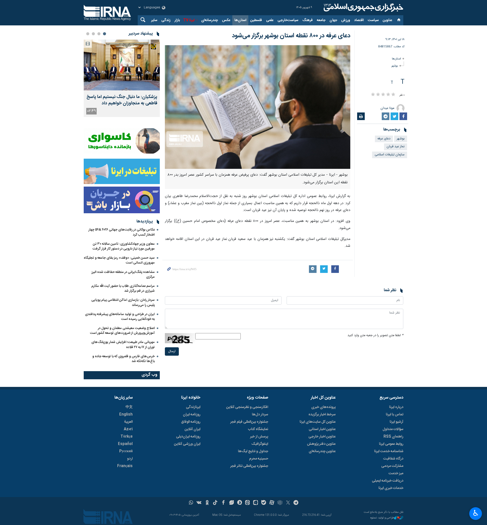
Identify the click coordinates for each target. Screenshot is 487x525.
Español (125, 444)
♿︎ (475, 513)
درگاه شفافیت (393, 459)
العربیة (128, 422)
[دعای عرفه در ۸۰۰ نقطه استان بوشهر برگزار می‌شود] (257, 107)
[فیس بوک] (223, 503)
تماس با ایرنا (394, 415)
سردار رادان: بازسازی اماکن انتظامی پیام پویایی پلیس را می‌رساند (123, 302)
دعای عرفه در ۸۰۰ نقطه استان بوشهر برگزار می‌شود (291, 36)
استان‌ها (240, 20)
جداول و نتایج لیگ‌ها (253, 451)
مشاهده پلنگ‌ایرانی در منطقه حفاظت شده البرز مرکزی (123, 274)
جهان (333, 20)
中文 (129, 407)
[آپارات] (271, 503)
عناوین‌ (387, 20)
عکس (226, 20)
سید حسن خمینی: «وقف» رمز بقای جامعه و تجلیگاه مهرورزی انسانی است (119, 260)
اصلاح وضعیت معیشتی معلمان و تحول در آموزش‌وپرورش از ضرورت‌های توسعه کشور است (122, 330)
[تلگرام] (296, 503)
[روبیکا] (279, 503)
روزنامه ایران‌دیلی (188, 437)
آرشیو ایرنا (396, 422)
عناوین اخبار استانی (322, 429)
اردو (130, 459)
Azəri (128, 429)
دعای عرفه (383, 138)
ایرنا (362, 8)
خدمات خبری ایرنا (390, 488)
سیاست (373, 20)
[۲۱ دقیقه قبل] (122, 65)
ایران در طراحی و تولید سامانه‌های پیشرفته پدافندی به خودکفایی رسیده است (120, 316)
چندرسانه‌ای (209, 20)
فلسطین (256, 20)
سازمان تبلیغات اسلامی (390, 154)
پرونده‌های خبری (323, 407)
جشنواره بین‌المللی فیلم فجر (249, 422)
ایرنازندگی (193, 407)
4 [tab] (87, 33)
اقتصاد (359, 20)
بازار (177, 20)
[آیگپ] (255, 503)
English (126, 415)
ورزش (345, 20)
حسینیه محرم (258, 459)
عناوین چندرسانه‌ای (322, 451)
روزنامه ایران (191, 415)
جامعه (321, 20)
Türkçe (126, 437)
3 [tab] (93, 33)
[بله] (263, 503)
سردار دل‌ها (260, 415)
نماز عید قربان (396, 146)
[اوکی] (207, 503)
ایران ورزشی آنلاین (187, 444)
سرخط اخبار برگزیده (322, 415)
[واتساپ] (191, 503)
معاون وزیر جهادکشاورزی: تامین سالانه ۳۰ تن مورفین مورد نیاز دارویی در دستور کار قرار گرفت (124, 246)
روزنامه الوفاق (190, 422)
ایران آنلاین (192, 429)
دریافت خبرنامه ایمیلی (387, 481)
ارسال (172, 351)
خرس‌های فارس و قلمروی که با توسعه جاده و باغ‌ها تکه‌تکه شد (123, 359)
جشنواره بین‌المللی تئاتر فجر (249, 466)
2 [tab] (98, 33)
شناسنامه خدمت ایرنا (388, 451)
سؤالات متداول (392, 429)
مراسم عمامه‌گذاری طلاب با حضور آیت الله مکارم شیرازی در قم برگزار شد (123, 288)
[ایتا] (247, 503)
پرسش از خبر (259, 437)
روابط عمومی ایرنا (391, 444)
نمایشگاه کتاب (258, 429)
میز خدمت (396, 473)
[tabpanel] (122, 78)
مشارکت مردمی (392, 466)
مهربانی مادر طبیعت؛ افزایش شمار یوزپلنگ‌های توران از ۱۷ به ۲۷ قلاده (123, 344)
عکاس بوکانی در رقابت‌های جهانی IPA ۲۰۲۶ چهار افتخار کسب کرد (122, 232)
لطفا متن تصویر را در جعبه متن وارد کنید (375, 335)
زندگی (165, 20)
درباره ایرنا (396, 407)
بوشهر (394, 65)
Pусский (126, 451)
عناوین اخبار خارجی (322, 437)
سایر (154, 20)
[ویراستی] (231, 503)
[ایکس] (288, 503)
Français (125, 466)
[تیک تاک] (215, 503)
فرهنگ (307, 20)
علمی (269, 20)
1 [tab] (104, 33)
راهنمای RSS (393, 437)
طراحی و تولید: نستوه (382, 518)
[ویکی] (199, 503)
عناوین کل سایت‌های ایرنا (318, 422)
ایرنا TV (189, 20)
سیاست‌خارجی (287, 20)
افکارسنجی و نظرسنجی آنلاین (247, 407)
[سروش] (239, 503)
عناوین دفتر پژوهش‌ (321, 444)
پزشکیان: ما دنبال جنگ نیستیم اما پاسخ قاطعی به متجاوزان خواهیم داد (121, 100)
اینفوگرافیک (259, 444)
